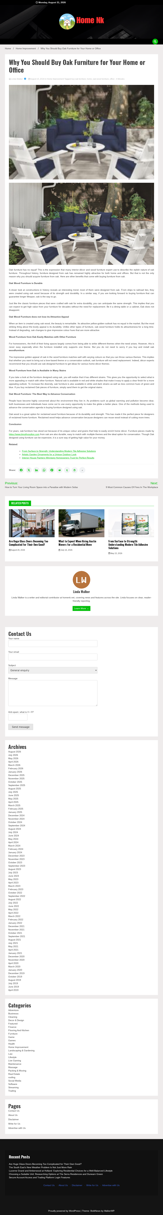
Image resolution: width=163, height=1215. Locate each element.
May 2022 (13, 909)
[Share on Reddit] (59, 470)
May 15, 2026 (116, 553)
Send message (20, 726)
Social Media (14, 1080)
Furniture (13, 1033)
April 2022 (13, 913)
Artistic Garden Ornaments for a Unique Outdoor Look (49, 454)
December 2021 (16, 926)
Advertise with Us (17, 1128)
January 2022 (15, 923)
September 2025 (16, 785)
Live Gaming (14, 1060)
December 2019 (16, 973)
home (89, 79)
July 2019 (13, 983)
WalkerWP (109, 1211)
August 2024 (14, 829)
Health (11, 1043)
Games (12, 1040)
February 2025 (15, 808)
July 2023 (13, 872)
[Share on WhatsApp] (44, 470)
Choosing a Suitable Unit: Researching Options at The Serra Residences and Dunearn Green (56, 1174)
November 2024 (16, 819)
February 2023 (15, 889)
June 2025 (13, 795)
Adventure (13, 1010)
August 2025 (14, 788)
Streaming (13, 1087)
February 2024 (15, 849)
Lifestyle (12, 1057)
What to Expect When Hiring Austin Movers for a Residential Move (77, 543)
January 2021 (15, 953)
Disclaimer (13, 1119)
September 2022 (16, 896)
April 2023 (13, 882)
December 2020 (16, 956)
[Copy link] (82, 470)
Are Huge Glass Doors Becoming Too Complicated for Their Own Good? (28, 543)
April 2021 (13, 949)
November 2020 (16, 960)
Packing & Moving (17, 1070)
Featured (13, 1023)
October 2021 (15, 933)
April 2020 (13, 963)
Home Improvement (55, 79)
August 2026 (14, 751)
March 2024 (14, 845)
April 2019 (13, 990)
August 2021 (14, 939)
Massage (13, 1067)
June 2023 (13, 876)
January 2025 (15, 812)
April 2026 (13, 761)
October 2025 (15, 782)
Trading (12, 1090)
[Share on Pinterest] (52, 470)
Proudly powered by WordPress (64, 1211)
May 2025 (13, 798)
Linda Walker (17, 79)
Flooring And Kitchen (18, 1030)
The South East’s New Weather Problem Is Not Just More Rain (40, 1167)
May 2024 (13, 839)
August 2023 (14, 869)
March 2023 (14, 886)
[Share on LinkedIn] (36, 470)
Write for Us (14, 1123)
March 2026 (14, 765)
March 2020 (14, 966)
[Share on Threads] (75, 470)
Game (11, 1037)
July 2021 (13, 943)
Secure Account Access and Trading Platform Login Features (39, 1177)
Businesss (13, 1013)
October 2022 (15, 892)
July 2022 (13, 902)
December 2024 (16, 815)
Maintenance (14, 1064)
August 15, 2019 (37, 79)
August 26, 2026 (18, 550)
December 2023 (16, 855)
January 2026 (15, 772)
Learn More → (81, 608)
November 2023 (16, 859)
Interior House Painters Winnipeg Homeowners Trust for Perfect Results (58, 457)
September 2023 (16, 866)
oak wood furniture (101, 79)
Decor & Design (16, 1020)
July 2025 (13, 792)
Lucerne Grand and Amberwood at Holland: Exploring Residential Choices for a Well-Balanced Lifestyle (61, 1170)
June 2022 (13, 906)
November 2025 (16, 778)
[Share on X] (29, 470)
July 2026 (13, 755)
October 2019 (15, 976)
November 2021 (16, 929)
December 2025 (16, 775)
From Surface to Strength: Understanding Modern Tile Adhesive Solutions (59, 451)
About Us (13, 1115)
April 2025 (13, 802)
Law (10, 1054)
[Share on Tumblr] (67, 470)
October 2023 (15, 862)
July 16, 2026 (66, 550)
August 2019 (14, 980)
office (112, 79)
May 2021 (13, 946)
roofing (11, 1077)
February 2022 (15, 919)
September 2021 (16, 936)
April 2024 (13, 842)
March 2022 (14, 916)
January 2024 (15, 852)
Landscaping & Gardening (21, 1050)
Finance (12, 1027)
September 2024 (16, 825)
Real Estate (14, 1074)
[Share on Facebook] (21, 470)
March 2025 (14, 805)
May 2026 (13, 758)
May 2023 (13, 879)
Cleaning (12, 1017)
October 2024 (15, 822)
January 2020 (15, 970)
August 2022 (14, 899)
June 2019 (13, 986)
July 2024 (13, 832)
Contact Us (13, 1110)
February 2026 (15, 768)
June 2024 (13, 835)
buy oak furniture (78, 79)
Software (12, 1084)
